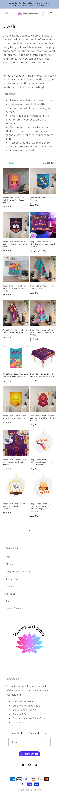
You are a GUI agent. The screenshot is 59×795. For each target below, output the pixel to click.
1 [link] (20, 530)
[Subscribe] (46, 742)
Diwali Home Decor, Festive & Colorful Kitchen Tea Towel (15, 375)
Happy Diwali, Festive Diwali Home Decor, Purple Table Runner (15, 462)
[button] (7, 13)
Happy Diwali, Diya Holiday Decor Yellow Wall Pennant (14, 417)
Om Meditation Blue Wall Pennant (40, 198)
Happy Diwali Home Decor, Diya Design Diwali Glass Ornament (14, 506)
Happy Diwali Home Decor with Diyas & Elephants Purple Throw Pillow (43, 244)
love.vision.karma (33, 790)
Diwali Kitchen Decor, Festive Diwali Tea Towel (42, 287)
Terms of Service (14, 608)
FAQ (7, 556)
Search (9, 601)
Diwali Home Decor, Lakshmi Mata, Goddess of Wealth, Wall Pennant (43, 418)
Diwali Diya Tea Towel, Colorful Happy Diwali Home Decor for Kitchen (43, 332)
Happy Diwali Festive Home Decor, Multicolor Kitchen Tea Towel (15, 288)
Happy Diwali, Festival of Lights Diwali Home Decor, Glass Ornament (41, 462)
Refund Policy (13, 579)
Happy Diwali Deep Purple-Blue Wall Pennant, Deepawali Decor (15, 244)
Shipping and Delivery (17, 571)
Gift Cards (10, 564)
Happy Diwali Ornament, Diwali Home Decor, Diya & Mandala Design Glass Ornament (41, 507)
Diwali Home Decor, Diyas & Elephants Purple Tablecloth (42, 375)
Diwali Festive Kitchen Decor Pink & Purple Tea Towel (15, 331)
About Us (10, 593)
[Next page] (39, 530)
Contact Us (11, 586)
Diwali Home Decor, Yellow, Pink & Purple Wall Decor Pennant (14, 200)
